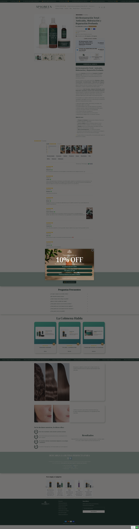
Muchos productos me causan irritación (69, 274)
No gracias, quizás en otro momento (69, 278)
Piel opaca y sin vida (69, 270)
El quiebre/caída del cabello (69, 267)
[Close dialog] (92, 250)
